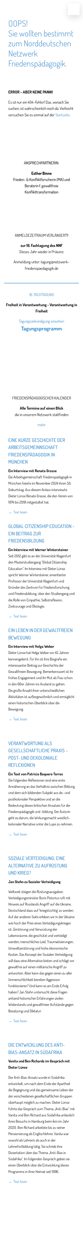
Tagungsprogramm (41, 328)
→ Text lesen (17, 512)
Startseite (62, 114)
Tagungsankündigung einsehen (41, 321)
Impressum (28, 1227)
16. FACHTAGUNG (41, 294)
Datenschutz (54, 1227)
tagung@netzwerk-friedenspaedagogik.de (41, 1220)
